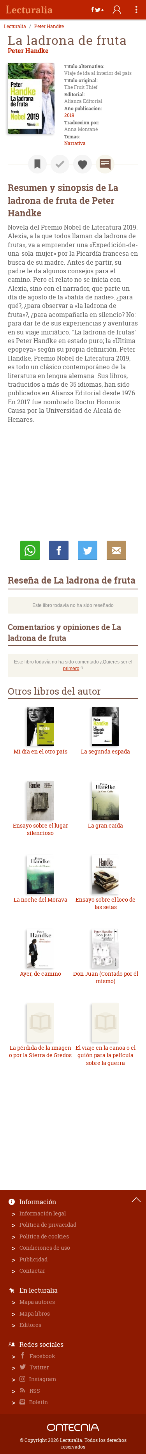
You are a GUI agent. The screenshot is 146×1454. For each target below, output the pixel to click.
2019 (69, 115)
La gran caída (105, 825)
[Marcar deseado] (82, 164)
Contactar (32, 1270)
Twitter (38, 1367)
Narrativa (75, 143)
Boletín (38, 1402)
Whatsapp (30, 550)
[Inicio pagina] (136, 1200)
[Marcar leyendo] (37, 164)
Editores (30, 1324)
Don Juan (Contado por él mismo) (105, 977)
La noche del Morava (40, 899)
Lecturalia (15, 26)
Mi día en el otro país (40, 751)
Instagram (42, 1379)
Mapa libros (34, 1313)
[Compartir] (97, 9)
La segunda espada (105, 751)
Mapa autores (37, 1301)
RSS (34, 1390)
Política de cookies (44, 1236)
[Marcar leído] (60, 164)
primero (71, 668)
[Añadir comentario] (105, 164)
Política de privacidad (47, 1224)
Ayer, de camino (40, 973)
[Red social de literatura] (29, 9)
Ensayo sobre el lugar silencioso (40, 829)
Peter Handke (49, 26)
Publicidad (33, 1259)
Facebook (41, 1356)
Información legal (42, 1213)
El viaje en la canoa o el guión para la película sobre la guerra (105, 1055)
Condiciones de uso (44, 1247)
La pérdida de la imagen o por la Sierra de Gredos (40, 1051)
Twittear (87, 550)
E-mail (116, 550)
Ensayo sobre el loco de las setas (105, 903)
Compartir (59, 550)
